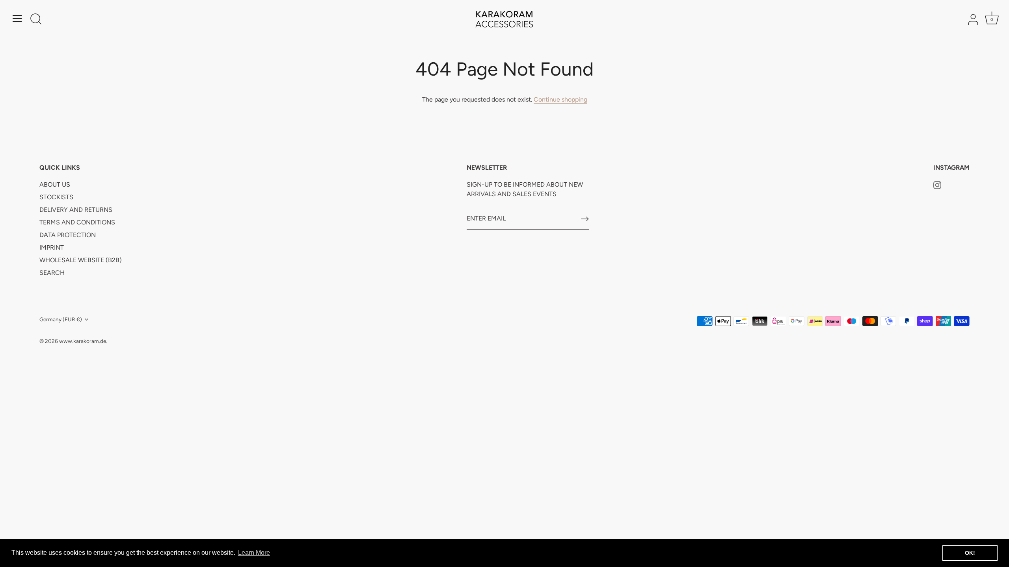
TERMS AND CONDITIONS (77, 222)
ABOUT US (54, 184)
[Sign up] (585, 219)
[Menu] (17, 18)
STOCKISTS (56, 197)
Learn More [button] (254, 552)
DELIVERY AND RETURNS (75, 209)
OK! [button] (970, 553)
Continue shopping (560, 99)
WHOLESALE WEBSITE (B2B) (80, 260)
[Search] (36, 19)
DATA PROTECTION (67, 235)
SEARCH (52, 272)
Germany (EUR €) (60, 319)
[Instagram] (937, 184)
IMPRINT (51, 247)
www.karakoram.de (82, 341)
